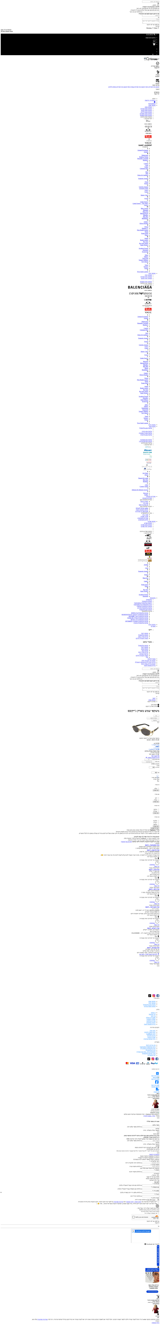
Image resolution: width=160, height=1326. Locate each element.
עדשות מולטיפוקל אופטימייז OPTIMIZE (136, 621)
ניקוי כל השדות (155, 828)
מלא (156, 788)
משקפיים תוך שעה (6, 29)
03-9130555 (149, 34)
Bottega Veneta (143, 157)
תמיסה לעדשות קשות (142, 510)
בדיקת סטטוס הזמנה (150, 665)
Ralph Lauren (144, 240)
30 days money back (7, 31)
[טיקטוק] (150, 996)
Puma (146, 235)
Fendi (146, 182)
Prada (146, 232)
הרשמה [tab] (151, 1154)
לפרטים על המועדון (126, 841)
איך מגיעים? (152, 1014)
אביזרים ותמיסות (151, 496)
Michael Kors (144, 213)
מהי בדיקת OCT (151, 1045)
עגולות (155, 811)
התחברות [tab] (156, 1154)
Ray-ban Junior (143, 243)
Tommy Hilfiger (143, 260)
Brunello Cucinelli (142, 158)
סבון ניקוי (145, 503)
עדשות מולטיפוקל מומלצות (144, 606)
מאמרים (153, 626)
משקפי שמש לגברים (146, 108)
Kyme (146, 198)
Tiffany (146, 256)
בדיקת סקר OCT (143, 636)
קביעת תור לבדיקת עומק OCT (136, 87)
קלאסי (155, 824)
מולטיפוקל (153, 598)
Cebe (146, 165)
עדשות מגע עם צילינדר (145, 441)
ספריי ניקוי (145, 515)
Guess (146, 192)
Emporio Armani (143, 178)
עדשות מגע (152, 426)
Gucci (146, 190)
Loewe (146, 205)
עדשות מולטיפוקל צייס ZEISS (139, 613)
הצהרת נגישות (152, 1037)
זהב (156, 798)
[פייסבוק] (157, 996)
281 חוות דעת (155, 1085)
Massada (145, 210)
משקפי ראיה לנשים (146, 278)
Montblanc (145, 218)
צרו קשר (153, 1016)
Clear (146, 485)
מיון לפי (157, 761)
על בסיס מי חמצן (143, 505)
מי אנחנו (153, 1012)
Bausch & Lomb (143, 478)
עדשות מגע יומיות (147, 431)
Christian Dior (144, 168)
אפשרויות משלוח (151, 1017)
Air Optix (145, 473)
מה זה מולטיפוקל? (151, 1050)
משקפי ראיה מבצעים (146, 281)
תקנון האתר (137, 1202)
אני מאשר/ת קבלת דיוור (150, 1213)
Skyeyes (145, 493)
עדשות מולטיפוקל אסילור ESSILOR (137, 618)
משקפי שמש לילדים (146, 112)
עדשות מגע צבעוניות (146, 439)
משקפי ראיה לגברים (146, 276)
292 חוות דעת (155, 1079)
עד (158, 772)
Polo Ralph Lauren (142, 230)
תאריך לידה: (155, 1198)
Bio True (145, 480)
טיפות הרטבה (144, 501)
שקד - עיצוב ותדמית (149, 1116)
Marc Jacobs (144, 208)
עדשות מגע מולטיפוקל (145, 428)
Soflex (146, 495)
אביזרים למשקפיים (143, 518)
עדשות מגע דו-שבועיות (145, 433)
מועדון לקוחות (152, 659)
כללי (147, 657)
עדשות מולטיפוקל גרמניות (141, 623)
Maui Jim (145, 212)
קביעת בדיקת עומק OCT (148, 664)
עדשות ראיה (152, 425)
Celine (146, 167)
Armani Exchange (143, 150)
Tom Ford (145, 258)
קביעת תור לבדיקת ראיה (152, 87)
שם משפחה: (155, 1187)
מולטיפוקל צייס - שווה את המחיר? (146, 1052)
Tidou (146, 255)
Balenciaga (145, 155)
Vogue (146, 268)
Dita (147, 173)
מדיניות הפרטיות (118, 1202)
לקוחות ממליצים (151, 1022)
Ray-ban (145, 242)
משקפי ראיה (152, 273)
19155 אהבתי (155, 1087)
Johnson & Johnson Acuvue (140, 490)
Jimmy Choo (144, 195)
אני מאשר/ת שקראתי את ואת (135, 1202)
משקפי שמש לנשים (146, 110)
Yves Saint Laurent (142, 271)
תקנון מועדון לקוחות (150, 1032)
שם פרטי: (156, 1183)
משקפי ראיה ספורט (146, 526)
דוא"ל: (156, 1194)
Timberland (144, 408)
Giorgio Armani (143, 187)
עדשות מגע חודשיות (146, 434)
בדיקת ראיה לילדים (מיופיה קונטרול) (145, 662)
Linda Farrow (144, 202)
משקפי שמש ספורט (146, 525)
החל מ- (157, 767)
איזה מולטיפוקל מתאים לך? (148, 1048)
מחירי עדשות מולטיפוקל (149, 1053)
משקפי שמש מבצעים (146, 115)
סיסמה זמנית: (155, 1164)
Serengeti (145, 250)
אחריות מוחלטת (151, 1021)
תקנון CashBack (151, 1034)
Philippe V (145, 228)
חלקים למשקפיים (143, 520)
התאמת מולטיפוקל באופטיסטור (143, 603)
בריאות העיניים (144, 654)
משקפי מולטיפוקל (147, 601)
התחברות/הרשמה (151, 37)
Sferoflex (145, 398)
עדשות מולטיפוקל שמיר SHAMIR (138, 616)
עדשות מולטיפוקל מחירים (144, 608)
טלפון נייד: (155, 1191)
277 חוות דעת (155, 1075)
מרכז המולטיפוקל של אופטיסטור (143, 604)
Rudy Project (144, 245)
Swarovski (145, 252)
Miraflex (145, 215)
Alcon (146, 475)
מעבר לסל (154, 756)
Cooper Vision (144, 486)
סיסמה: (156, 1170)
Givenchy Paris (143, 188)
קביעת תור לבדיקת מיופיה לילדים (117, 87)
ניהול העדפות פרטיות (150, 1039)
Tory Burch (144, 261)
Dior (146, 172)
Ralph (146, 238)
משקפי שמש (152, 105)
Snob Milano (144, 400)
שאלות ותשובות (151, 1019)
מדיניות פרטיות (151, 1035)
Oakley (146, 222)
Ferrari (146, 183)
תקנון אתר (153, 1030)
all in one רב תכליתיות (141, 511)
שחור (155, 800)
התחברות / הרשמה (150, 100)
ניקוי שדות (156, 779)
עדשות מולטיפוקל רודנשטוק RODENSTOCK (135, 614)
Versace (146, 266)
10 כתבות (156, 1092)
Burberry (145, 160)
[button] (154, 28)
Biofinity (145, 481)
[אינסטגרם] (154, 996)
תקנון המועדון (130, 1202)
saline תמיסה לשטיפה (142, 508)
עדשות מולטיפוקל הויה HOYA (139, 619)
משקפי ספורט (152, 521)
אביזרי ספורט (144, 516)
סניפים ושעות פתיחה (150, 1006)
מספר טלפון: (155, 1125)
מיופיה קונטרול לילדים (142, 638)
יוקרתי (155, 822)
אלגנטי (155, 821)
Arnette (146, 152)
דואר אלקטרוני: (154, 1161)
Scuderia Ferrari (143, 248)
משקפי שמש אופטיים (146, 113)
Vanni (146, 265)
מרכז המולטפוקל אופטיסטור (148, 1047)
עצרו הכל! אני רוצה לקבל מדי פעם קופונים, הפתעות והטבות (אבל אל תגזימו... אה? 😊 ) (127, 1203)
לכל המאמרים (152, 1055)
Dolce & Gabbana (143, 175)
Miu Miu (145, 217)
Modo (146, 368)
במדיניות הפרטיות (42, 1319)
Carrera (146, 163)
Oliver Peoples (144, 223)
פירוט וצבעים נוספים (153, 757)
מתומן (155, 809)
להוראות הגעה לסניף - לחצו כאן (148, 954)
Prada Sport (144, 233)
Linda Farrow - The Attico (140, 203)
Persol (146, 227)
